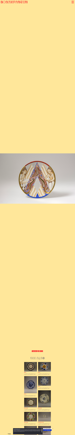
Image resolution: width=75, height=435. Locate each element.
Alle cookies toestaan (47, 428)
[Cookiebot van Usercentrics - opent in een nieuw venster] (9, 433)
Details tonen (15, 433)
